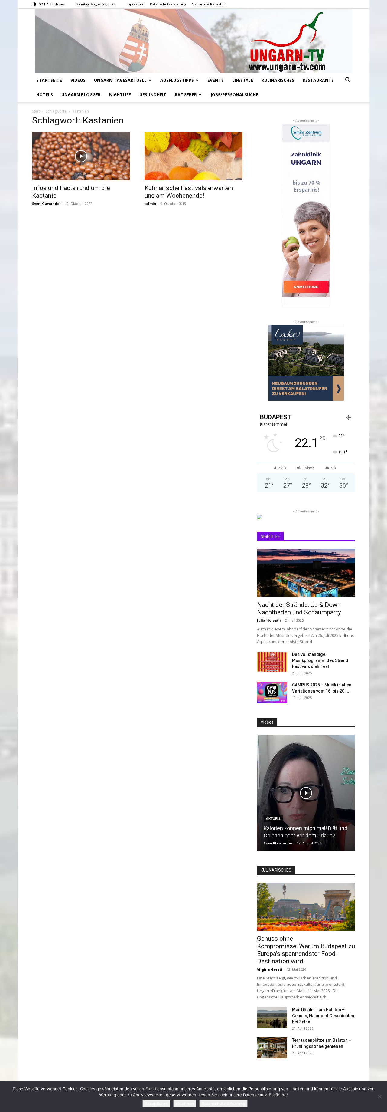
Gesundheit (152, 94)
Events (215, 80)
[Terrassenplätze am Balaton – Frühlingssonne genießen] (272, 1047)
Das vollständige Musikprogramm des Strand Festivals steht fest (320, 660)
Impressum (135, 4)
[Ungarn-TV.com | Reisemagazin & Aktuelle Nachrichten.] (193, 41)
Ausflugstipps (177, 80)
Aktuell (273, 819)
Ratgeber (186, 94)
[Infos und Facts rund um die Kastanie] (81, 156)
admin (150, 203)
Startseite (49, 80)
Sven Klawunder (46, 203)
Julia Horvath (269, 620)
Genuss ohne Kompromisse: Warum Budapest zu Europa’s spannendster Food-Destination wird (306, 950)
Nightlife (120, 94)
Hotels (44, 94)
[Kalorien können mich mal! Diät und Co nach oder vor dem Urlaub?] (306, 793)
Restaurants (318, 80)
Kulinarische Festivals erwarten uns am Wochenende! (189, 191)
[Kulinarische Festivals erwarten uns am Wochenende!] (193, 156)
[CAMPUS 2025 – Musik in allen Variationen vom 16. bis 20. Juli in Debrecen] (272, 692)
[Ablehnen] (379, 1097)
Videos (78, 80)
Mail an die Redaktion (209, 4)
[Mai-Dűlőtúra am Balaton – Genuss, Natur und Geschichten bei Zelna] (272, 1017)
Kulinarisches (278, 80)
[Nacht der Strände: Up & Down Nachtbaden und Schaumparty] (306, 573)
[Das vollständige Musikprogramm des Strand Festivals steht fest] (272, 662)
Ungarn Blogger (81, 94)
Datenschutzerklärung (168, 4)
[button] (347, 81)
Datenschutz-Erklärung (223, 1103)
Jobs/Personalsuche (234, 94)
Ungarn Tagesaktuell (120, 80)
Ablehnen (185, 1103)
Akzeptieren (156, 1103)
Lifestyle (242, 80)
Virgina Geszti (269, 969)
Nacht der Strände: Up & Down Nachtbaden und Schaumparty (299, 608)
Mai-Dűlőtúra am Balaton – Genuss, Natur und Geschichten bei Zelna (323, 1015)
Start (36, 111)
